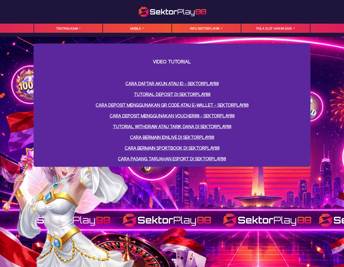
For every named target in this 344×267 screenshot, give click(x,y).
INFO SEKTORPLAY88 (205, 29)
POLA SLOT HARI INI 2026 (274, 29)
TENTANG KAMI (67, 29)
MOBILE (136, 29)
